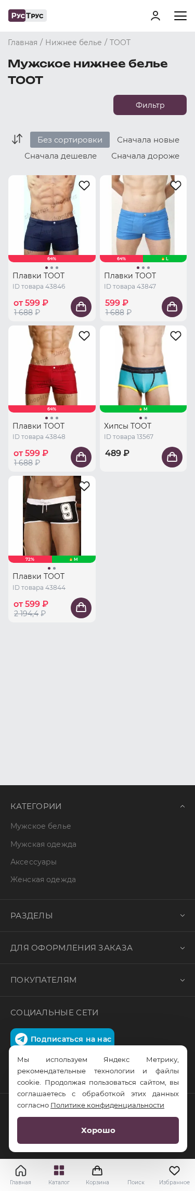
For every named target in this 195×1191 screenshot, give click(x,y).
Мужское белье (40, 826)
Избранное (174, 1182)
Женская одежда (43, 879)
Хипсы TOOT (127, 426)
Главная (20, 1182)
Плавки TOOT (38, 275)
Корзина (97, 1175)
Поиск (136, 1182)
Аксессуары (33, 862)
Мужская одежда (43, 844)
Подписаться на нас (71, 1039)
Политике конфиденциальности (107, 1105)
